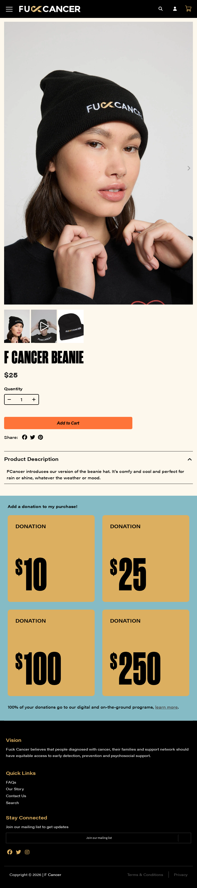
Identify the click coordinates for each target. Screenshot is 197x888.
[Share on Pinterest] (40, 437)
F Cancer (52, 874)
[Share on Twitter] (32, 437)
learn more (166, 707)
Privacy (181, 874)
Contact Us (16, 795)
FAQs (11, 782)
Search (12, 802)
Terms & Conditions (145, 874)
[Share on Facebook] (24, 437)
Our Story (15, 788)
